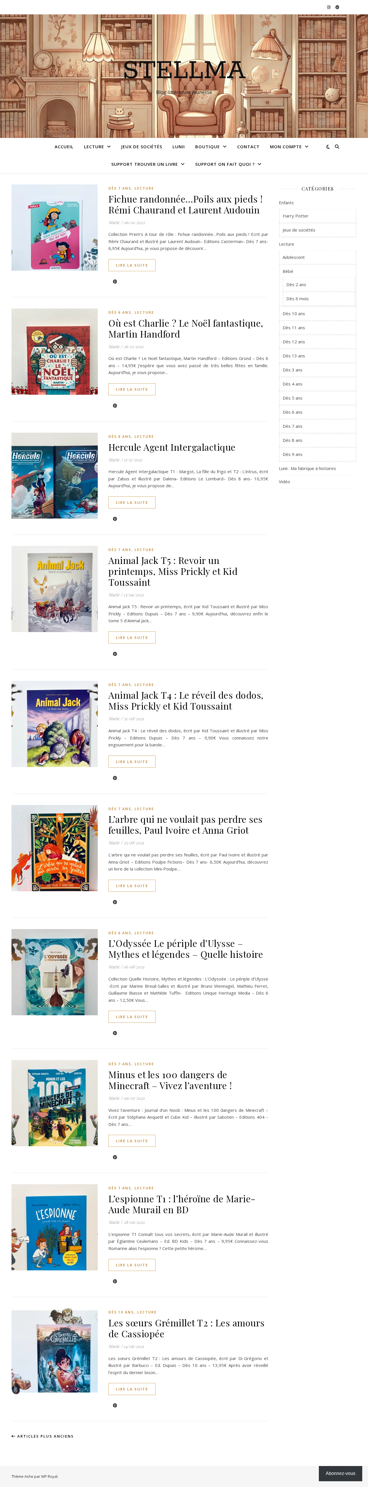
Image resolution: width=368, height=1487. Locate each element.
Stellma (184, 71)
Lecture (94, 146)
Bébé (288, 271)
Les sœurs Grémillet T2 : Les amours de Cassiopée (186, 1328)
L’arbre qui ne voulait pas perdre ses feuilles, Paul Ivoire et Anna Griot (185, 824)
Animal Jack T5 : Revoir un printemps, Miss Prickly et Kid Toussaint (172, 571)
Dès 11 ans (294, 327)
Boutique (207, 146)
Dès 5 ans (292, 398)
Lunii (178, 146)
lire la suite (132, 265)
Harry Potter (295, 216)
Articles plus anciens (45, 1436)
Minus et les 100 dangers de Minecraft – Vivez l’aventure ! (170, 1079)
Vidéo (284, 481)
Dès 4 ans (292, 384)
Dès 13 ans (294, 356)
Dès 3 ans (292, 370)
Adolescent (294, 257)
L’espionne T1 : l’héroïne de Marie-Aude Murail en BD (182, 1204)
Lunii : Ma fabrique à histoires (307, 468)
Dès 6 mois (297, 298)
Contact (248, 146)
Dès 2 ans (296, 284)
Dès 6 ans (119, 312)
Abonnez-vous (340, 1473)
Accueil (64, 146)
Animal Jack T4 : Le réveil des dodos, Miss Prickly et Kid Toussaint (186, 700)
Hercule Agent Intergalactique (172, 447)
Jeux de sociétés (141, 146)
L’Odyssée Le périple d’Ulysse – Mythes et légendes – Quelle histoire (185, 948)
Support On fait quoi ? (225, 164)
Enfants (286, 202)
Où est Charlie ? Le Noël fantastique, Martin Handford (185, 328)
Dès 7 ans (119, 188)
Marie (114, 222)
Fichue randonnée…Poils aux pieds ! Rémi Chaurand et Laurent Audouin (185, 204)
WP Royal (49, 1476)
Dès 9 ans (292, 454)
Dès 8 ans (119, 436)
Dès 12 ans (294, 341)
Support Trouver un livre (144, 164)
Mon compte (286, 146)
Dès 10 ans (121, 1312)
